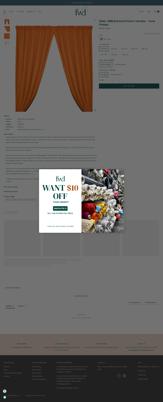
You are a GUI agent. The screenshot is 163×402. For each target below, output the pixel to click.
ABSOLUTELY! (60, 208)
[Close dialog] (32, 172)
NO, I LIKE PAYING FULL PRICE (60, 213)
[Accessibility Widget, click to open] (5, 391)
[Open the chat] (5, 397)
